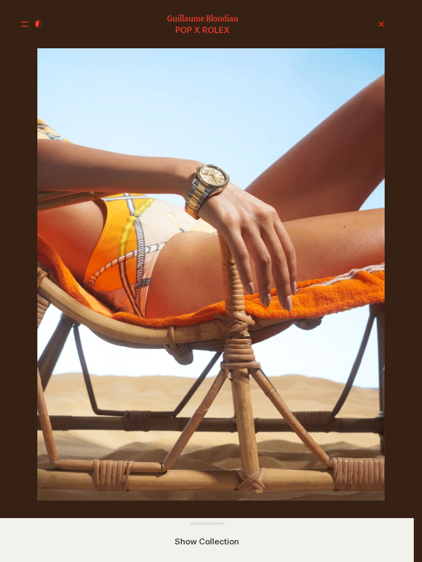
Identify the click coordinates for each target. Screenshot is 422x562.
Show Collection (207, 541)
